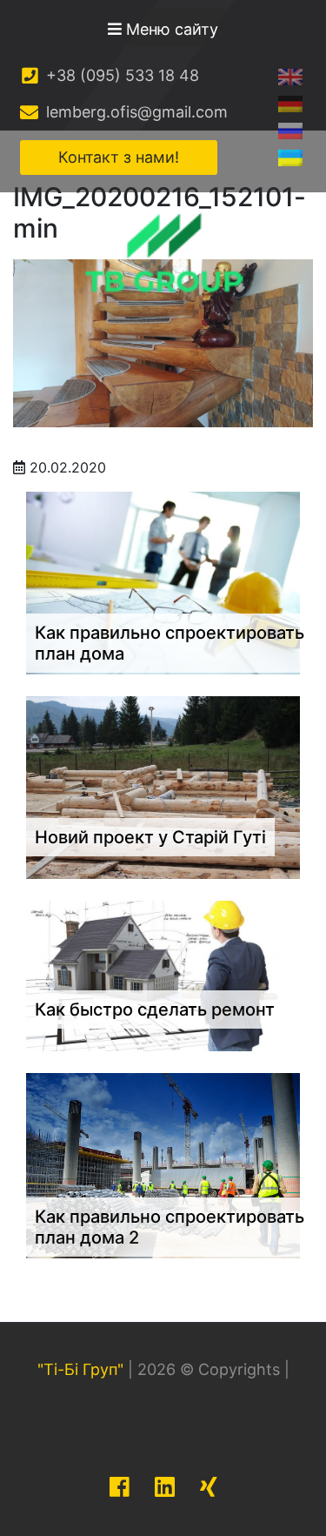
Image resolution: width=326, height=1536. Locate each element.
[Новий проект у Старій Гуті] (163, 786)
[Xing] (209, 1487)
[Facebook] (119, 1487)
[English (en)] (290, 76)
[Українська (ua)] (290, 157)
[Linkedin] (164, 1487)
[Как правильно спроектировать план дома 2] (163, 1164)
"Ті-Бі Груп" (80, 1369)
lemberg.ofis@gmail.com (135, 112)
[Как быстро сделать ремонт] (163, 974)
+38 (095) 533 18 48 (120, 75)
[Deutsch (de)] (290, 103)
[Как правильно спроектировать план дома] (163, 581)
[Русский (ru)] (290, 130)
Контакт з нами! (118, 157)
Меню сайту (170, 29)
